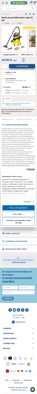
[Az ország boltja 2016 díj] (25, 358)
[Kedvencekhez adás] (30, 14)
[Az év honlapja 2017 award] (31, 358)
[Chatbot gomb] (32, 389)
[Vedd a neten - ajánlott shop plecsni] (14, 364)
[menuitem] (3, 3)
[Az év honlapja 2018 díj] (15, 358)
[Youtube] (14, 310)
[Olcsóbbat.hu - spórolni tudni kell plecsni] (21, 364)
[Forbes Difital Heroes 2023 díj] (10, 358)
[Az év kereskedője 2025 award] (28, 364)
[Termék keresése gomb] (32, 8)
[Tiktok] (18, 310)
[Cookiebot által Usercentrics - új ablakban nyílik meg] (26, 169)
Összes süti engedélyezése (18, 208)
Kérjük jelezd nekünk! (19, 262)
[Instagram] (27, 310)
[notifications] (33, 14)
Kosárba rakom (23, 66)
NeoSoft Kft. (22, 390)
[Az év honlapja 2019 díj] (20, 358)
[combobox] (18, 8)
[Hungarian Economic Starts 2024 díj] (5, 358)
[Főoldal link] (19, 2)
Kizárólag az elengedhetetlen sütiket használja (18, 221)
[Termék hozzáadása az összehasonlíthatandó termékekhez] (26, 14)
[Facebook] (10, 310)
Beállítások (27, 201)
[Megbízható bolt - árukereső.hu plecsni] (8, 364)
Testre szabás (17, 214)
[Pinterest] (22, 310)
